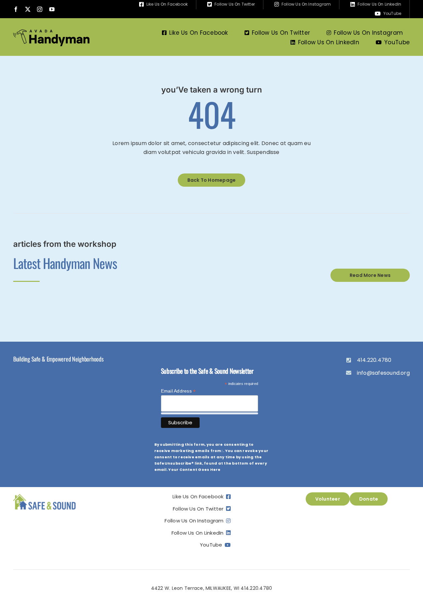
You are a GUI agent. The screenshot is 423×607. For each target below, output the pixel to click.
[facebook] (16, 9)
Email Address (178, 391)
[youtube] (52, 9)
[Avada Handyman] (51, 32)
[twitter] (27, 9)
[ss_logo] (44, 495)
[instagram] (39, 9)
